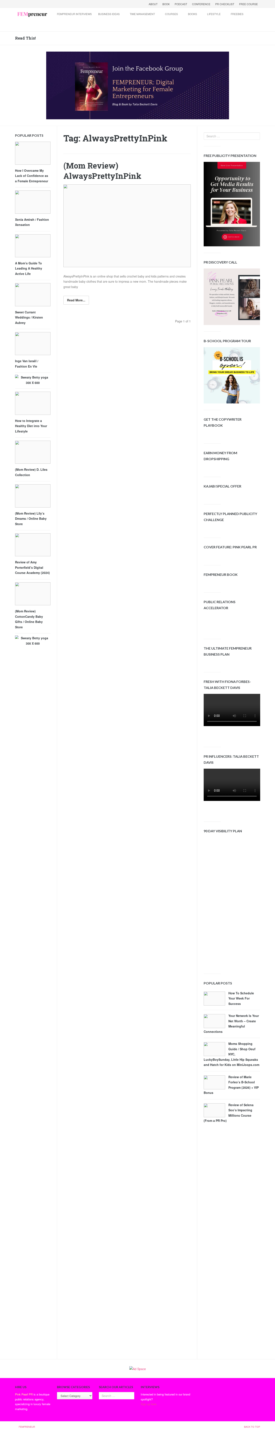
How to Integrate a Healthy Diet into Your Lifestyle (31, 426)
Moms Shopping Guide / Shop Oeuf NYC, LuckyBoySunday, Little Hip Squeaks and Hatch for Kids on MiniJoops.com (231, 1054)
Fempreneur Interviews (74, 14)
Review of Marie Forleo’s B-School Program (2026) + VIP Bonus (231, 1085)
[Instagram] (52, 4)
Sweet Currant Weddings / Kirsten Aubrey (29, 317)
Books (192, 14)
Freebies (237, 14)
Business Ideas (109, 14)
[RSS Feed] (41, 4)
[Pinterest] (47, 4)
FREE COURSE (248, 4)
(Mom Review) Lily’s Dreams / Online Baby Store (31, 518)
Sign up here (148, 1404)
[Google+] (30, 4)
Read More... (76, 300)
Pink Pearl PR (24, 1394)
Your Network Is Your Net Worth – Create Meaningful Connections (231, 1023)
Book (166, 4)
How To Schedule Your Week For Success (241, 998)
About (153, 4)
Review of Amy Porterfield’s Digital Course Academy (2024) (32, 567)
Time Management (142, 14)
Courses (171, 14)
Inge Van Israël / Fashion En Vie (26, 363)
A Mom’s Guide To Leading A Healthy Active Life (28, 268)
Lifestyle (214, 14)
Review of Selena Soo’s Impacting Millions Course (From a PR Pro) (229, 1113)
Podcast (181, 4)
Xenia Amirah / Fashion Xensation (32, 222)
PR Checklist (224, 4)
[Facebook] (19, 4)
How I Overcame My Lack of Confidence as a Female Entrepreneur (31, 175)
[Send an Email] (35, 4)
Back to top (252, 1426)
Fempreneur (27, 1426)
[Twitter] (24, 4)
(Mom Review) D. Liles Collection (31, 472)
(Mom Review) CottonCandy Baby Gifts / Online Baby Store (29, 619)
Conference (201, 4)
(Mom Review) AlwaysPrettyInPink (102, 170)
